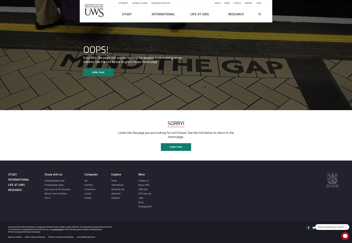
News (227, 3)
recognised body (57, 229)
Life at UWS (199, 14)
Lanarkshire (89, 189)
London (88, 193)
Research (236, 14)
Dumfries (88, 185)
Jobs (258, 3)
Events (237, 3)
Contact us (143, 180)
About (218, 3)
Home (47, 198)
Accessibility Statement (86, 237)
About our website (15, 237)
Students (123, 3)
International (163, 14)
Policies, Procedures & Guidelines (61, 237)
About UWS (143, 185)
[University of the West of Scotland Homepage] (94, 11)
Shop (140, 202)
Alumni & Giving (140, 3)
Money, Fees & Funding (56, 193)
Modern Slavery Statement (35, 237)
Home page (98, 72)
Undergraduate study (55, 180)
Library (248, 3)
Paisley (87, 198)
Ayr (86, 180)
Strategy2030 (145, 206)
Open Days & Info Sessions (58, 189)
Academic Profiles (160, 3)
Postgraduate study (54, 185)
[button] (263, 14)
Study (127, 14)
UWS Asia (143, 189)
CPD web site (144, 193)
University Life (118, 189)
